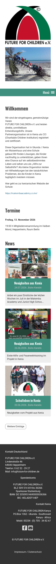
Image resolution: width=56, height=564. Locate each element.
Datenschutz (35, 551)
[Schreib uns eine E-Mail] (30, 528)
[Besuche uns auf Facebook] (24, 528)
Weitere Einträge (15, 426)
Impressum (20, 551)
